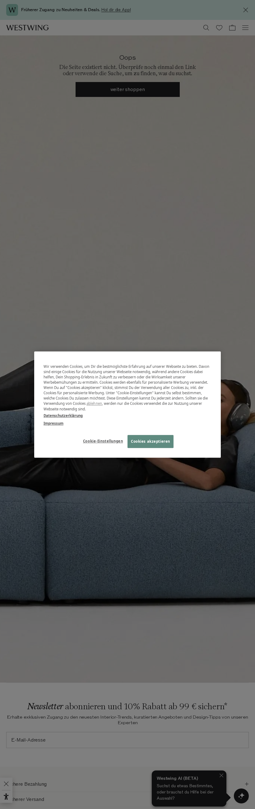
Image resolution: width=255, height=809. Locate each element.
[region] (127, 404)
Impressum (53, 423)
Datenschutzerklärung (63, 415)
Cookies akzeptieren (150, 441)
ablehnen (94, 403)
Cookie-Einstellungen (103, 441)
